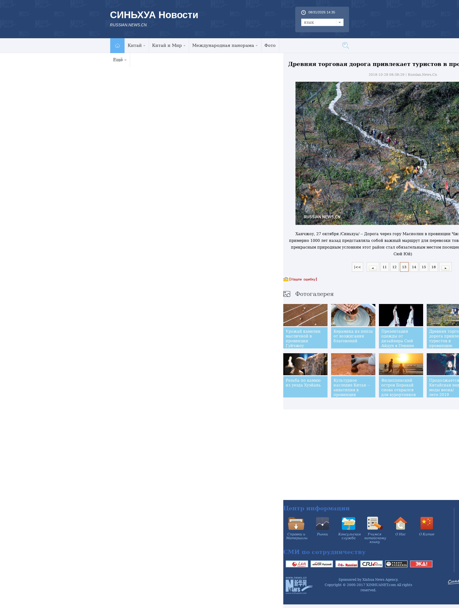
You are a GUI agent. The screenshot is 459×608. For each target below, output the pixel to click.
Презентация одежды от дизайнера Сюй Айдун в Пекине (397, 338)
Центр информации (316, 508)
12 (394, 267)
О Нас (400, 534)
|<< (357, 267)
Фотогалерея (314, 294)
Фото (270, 45)
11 (384, 267)
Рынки (322, 534)
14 (414, 267)
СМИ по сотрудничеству (324, 551)
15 (424, 267)
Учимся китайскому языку (375, 538)
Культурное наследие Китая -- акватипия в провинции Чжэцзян (351, 390)
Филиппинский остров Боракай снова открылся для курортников (398, 387)
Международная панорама (223, 45)
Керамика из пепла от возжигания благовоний (353, 336)
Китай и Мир (167, 45)
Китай (135, 45)
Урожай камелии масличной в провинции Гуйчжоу (303, 338)
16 (434, 267)
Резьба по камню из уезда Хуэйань (303, 382)
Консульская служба (349, 536)
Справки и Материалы (296, 536)
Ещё (118, 59)
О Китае (426, 534)
